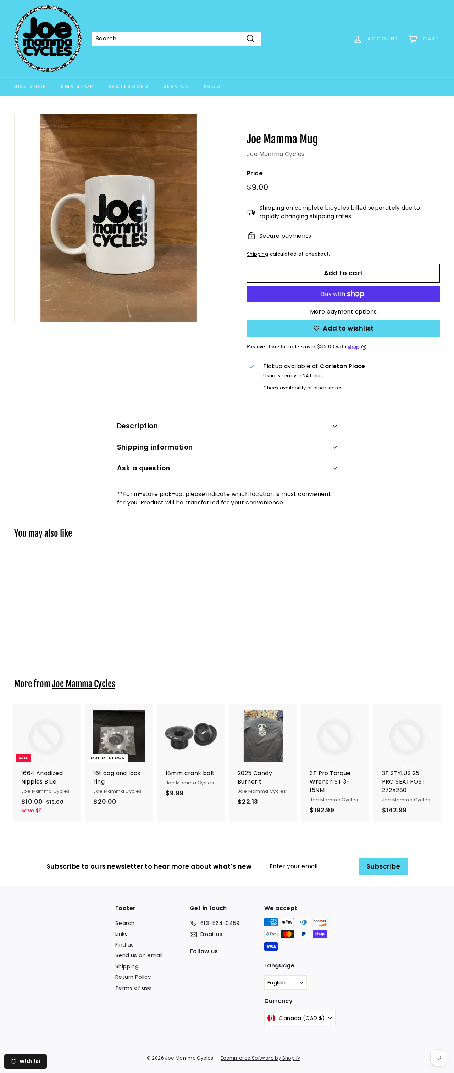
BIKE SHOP (30, 86)
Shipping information (155, 447)
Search (124, 923)
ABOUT (214, 86)
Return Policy (133, 977)
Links (121, 933)
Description (137, 426)
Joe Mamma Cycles (275, 154)
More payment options (343, 311)
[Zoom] (119, 218)
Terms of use (133, 988)
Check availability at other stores (303, 388)
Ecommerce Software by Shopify (260, 1058)
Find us (124, 944)
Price (255, 173)
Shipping (257, 254)
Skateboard (128, 86)
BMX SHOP (77, 86)
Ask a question (143, 468)
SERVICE (176, 86)
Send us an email (138, 955)
